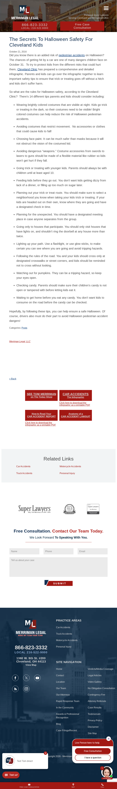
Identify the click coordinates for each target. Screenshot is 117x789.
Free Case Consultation (82, 26)
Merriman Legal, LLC (20, 341)
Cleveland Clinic (27, 69)
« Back (12, 379)
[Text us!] (11, 775)
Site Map (92, 733)
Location (60, 682)
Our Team (61, 688)
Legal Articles (94, 675)
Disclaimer (93, 727)
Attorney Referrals (97, 701)
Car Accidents (23, 466)
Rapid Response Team (67, 701)
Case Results (94, 707)
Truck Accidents (24, 473)
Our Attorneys (63, 695)
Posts (24, 328)
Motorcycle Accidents (70, 466)
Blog (58, 724)
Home (59, 669)
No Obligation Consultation (101, 688)
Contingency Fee (96, 695)
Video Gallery (95, 682)
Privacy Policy (95, 720)
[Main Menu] (106, 8)
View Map (31, 665)
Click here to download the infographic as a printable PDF (74, 404)
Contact (60, 675)
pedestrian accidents (72, 55)
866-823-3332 (34, 26)
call (102, 787)
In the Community (65, 707)
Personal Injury (67, 473)
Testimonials (94, 714)
